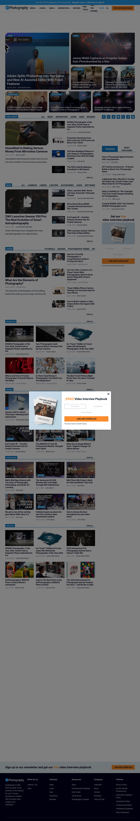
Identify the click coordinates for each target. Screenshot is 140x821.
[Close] (108, 394)
